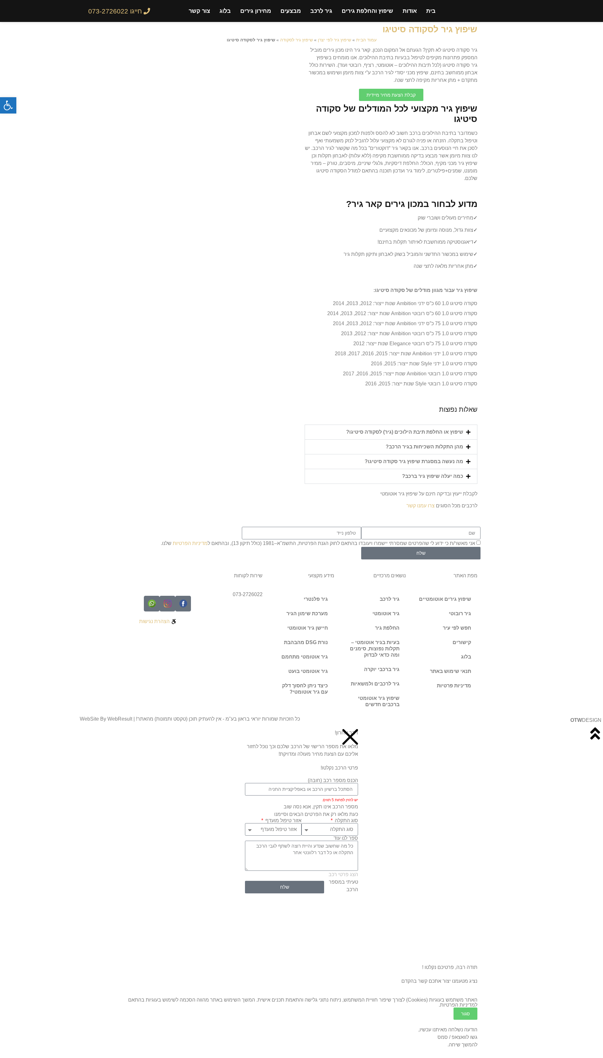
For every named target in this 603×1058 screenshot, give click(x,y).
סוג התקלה (346, 820)
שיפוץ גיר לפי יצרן (334, 40)
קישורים (462, 642)
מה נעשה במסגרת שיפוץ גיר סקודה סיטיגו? (414, 461)
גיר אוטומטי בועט (308, 671)
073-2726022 (248, 594)
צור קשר (199, 11)
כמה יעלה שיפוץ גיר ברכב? (432, 476)
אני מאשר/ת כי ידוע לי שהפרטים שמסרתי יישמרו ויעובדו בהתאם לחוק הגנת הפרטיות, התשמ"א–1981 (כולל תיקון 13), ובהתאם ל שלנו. (318, 543)
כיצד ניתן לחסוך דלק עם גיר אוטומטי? (305, 689)
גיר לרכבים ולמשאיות (375, 683)
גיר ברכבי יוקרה (381, 669)
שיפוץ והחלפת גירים (367, 11)
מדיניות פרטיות (454, 685)
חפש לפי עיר (457, 628)
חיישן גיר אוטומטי (307, 628)
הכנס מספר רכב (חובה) (333, 780)
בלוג (225, 11)
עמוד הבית (366, 40)
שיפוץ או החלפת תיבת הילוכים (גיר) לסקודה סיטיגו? (404, 432)
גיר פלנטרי (316, 599)
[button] (391, 432)
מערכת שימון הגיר (307, 613)
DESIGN (585, 720)
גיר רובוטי (460, 613)
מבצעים (290, 11)
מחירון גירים (255, 11)
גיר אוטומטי (385, 613)
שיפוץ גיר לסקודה (296, 40)
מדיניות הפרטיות (190, 543)
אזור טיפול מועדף (283, 820)
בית (431, 11)
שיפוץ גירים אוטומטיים (445, 599)
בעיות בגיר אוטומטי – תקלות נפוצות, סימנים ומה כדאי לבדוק (374, 649)
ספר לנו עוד (346, 838)
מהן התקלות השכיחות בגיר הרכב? (424, 446)
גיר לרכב (321, 11)
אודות (410, 11)
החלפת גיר (387, 628)
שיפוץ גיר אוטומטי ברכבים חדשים (378, 701)
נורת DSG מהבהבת (306, 642)
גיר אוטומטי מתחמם (304, 656)
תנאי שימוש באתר (450, 671)
